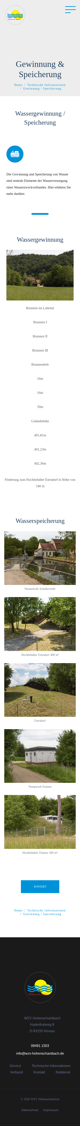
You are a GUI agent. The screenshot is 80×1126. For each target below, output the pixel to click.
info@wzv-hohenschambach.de (40, 1053)
